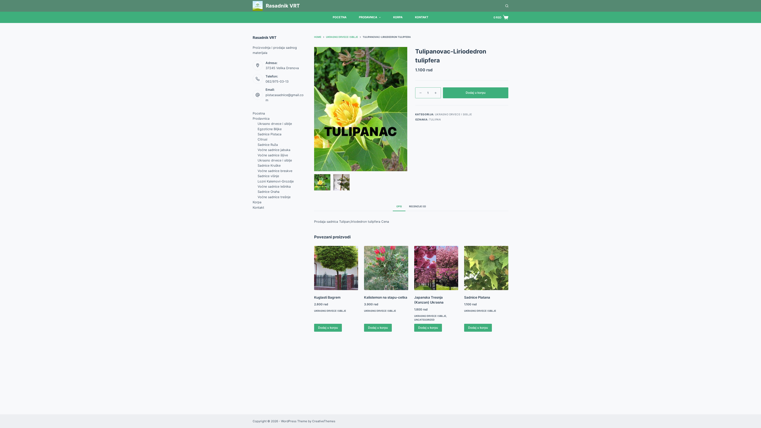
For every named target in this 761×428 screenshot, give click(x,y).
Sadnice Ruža (268, 145)
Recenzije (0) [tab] (417, 206)
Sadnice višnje (268, 176)
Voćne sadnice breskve (275, 171)
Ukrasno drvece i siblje (453, 114)
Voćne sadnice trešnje (274, 197)
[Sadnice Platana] (486, 268)
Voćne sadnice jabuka (274, 150)
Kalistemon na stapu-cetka (385, 297)
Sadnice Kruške (269, 165)
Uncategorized (424, 319)
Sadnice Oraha (268, 192)
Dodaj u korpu (476, 93)
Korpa (397, 17)
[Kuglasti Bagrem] (336, 268)
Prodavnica (368, 17)
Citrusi (262, 139)
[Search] (506, 5)
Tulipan (435, 119)
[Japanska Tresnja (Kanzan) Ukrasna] (436, 268)
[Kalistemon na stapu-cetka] (386, 268)
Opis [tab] (399, 206)
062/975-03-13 (277, 81)
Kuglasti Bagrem (327, 297)
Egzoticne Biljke (270, 129)
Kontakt (421, 17)
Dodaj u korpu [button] (328, 328)
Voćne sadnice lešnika (274, 186)
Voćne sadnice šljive (273, 155)
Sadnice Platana (477, 297)
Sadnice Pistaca (269, 134)
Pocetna (339, 17)
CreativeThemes (323, 421)
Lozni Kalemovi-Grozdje (276, 181)
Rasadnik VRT (283, 6)
